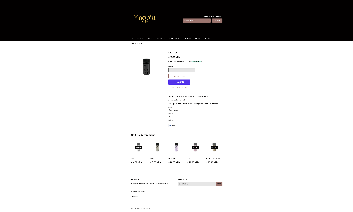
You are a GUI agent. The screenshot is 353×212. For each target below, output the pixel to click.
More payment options (179, 87)
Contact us (134, 197)
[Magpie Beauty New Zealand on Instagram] (178, 203)
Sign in (206, 16)
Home (132, 38)
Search (133, 194)
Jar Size (170, 113)
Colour (170, 107)
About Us (140, 38)
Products (150, 38)
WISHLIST (188, 38)
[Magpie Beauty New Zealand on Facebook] (174, 203)
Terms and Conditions (138, 191)
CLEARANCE (206, 38)
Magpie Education (175, 38)
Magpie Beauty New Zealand (142, 208)
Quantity (170, 66)
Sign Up (219, 184)
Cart (219, 20)
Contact (197, 38)
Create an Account (216, 16)
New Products (161, 38)
